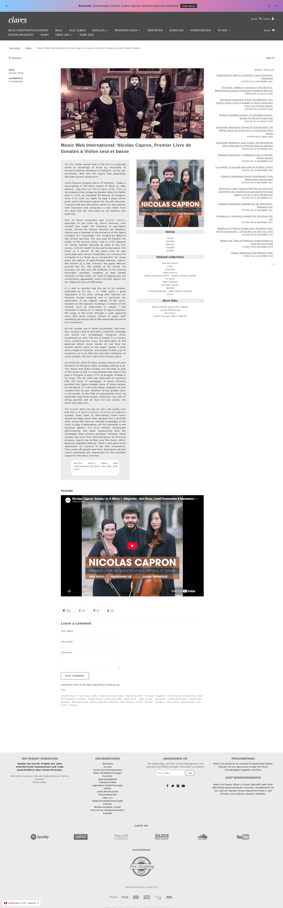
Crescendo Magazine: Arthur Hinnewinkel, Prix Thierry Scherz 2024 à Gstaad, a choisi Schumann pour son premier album (244, 102)
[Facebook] (167, 785)
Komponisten (200, 30)
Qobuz (170, 250)
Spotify (170, 241)
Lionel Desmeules (170, 309)
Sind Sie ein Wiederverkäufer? (108, 810)
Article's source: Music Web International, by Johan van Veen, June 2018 (96, 466)
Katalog (99, 30)
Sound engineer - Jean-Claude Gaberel (170, 290)
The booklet (72, 409)
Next (269, 58)
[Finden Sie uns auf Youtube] (243, 836)
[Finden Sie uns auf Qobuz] (81, 836)
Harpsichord (170, 272)
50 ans (223, 30)
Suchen (107, 766)
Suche (254, 18)
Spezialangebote (21, 34)
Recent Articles (264, 69)
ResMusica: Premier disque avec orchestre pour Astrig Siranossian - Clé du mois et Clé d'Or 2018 (245, 230)
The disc (69, 164)
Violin (170, 294)
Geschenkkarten (107, 794)
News (45, 34)
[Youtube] (183, 785)
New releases (170, 281)
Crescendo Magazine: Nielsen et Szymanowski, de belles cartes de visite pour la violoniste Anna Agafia (244, 130)
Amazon (170, 244)
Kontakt (107, 813)
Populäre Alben (107, 782)
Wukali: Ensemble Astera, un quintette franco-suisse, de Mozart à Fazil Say (246, 116)
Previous (16, 58)
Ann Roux (94, 427)
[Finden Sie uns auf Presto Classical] (121, 836)
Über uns (63, 34)
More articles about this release (170, 306)
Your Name (67, 631)
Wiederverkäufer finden (107, 806)
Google (170, 247)
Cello (170, 266)
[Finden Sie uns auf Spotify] (40, 836)
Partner (107, 803)
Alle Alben (77, 30)
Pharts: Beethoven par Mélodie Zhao (252, 252)
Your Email (67, 641)
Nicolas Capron (115, 220)
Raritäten (155, 30)
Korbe (267, 30)
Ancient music (170, 263)
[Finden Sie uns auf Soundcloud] (202, 836)
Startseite (14, 47)
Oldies (107, 788)
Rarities (170, 287)
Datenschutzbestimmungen (107, 800)
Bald (59, 30)
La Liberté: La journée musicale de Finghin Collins (244, 167)
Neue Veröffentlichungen (28, 30)
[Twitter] (172, 785)
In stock (170, 278)
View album (174, 5)
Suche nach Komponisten (107, 769)
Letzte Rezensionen (108, 791)
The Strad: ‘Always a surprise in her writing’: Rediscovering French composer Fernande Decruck (244, 89)
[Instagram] (178, 785)
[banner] (18, 20)
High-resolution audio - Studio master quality (170, 275)
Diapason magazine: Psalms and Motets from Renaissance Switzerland (247, 178)
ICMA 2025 (87, 34)
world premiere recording (96, 412)
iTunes (170, 238)
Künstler (177, 30)
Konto (266, 18)
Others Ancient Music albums (170, 316)
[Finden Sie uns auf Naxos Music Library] (162, 836)
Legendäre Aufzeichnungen (107, 785)
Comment (66, 652)
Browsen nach (127, 30)
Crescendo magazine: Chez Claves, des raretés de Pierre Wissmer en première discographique (244, 144)
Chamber (170, 269)
